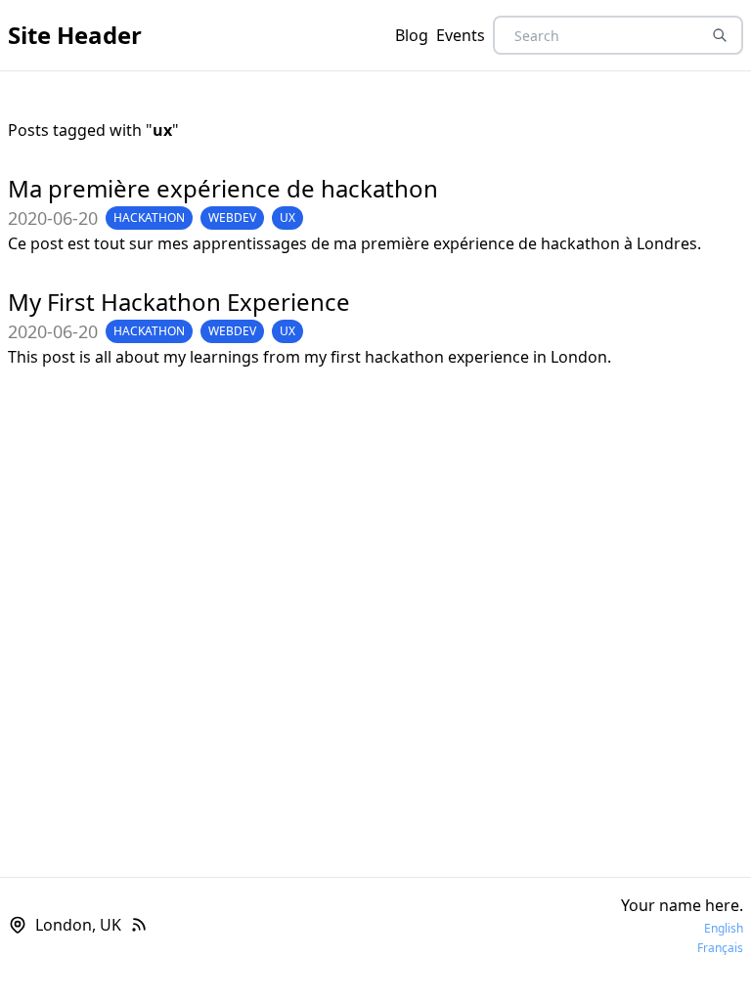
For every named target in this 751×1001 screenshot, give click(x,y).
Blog (411, 35)
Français (720, 948)
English (723, 928)
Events (460, 35)
